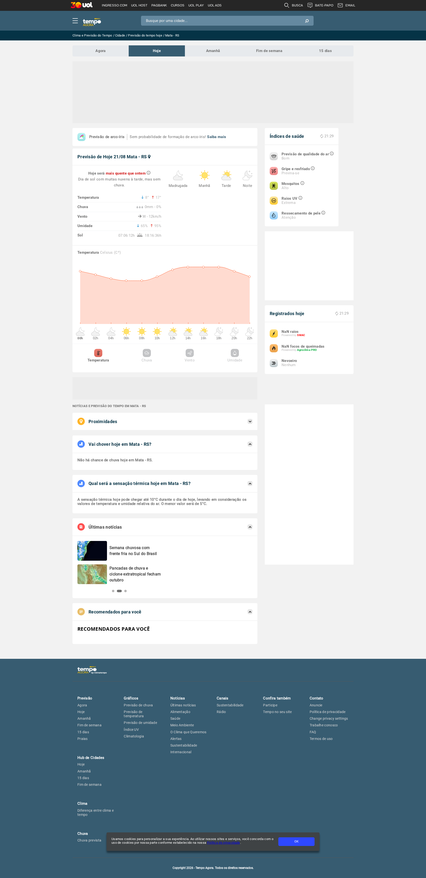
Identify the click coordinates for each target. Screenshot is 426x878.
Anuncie (316, 705)
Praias (82, 739)
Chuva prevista (89, 840)
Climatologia (134, 736)
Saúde (175, 718)
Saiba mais (216, 137)
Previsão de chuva (138, 705)
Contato (316, 698)
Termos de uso (321, 739)
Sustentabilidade (183, 745)
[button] (113, 591)
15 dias (325, 51)
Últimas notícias (183, 705)
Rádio (221, 712)
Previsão (84, 698)
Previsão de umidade (140, 723)
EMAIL (350, 5)
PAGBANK (159, 5)
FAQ (313, 732)
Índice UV (131, 730)
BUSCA (297, 5)
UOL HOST (139, 5)
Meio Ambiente (182, 725)
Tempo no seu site (277, 712)
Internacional (181, 752)
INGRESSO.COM (114, 5)
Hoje (157, 51)
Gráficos (131, 698)
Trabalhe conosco (324, 725)
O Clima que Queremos (188, 732)
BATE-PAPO (324, 5)
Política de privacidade (223, 842)
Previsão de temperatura (134, 714)
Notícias (177, 698)
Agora (100, 51)
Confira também (277, 698)
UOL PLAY (196, 5)
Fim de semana (269, 51)
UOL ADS (215, 5)
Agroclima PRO (307, 350)
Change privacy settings (329, 718)
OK (296, 841)
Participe (270, 705)
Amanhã (213, 51)
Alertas (176, 739)
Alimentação (180, 712)
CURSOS (177, 5)
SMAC (301, 335)
